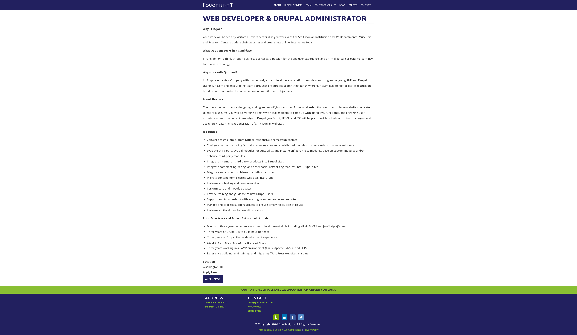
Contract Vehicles (325, 5)
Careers (352, 5)
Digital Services (293, 5)
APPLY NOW (213, 279)
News (342, 5)
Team (308, 5)
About (277, 5)
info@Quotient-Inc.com (260, 302)
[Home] (218, 5)
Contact (366, 5)
